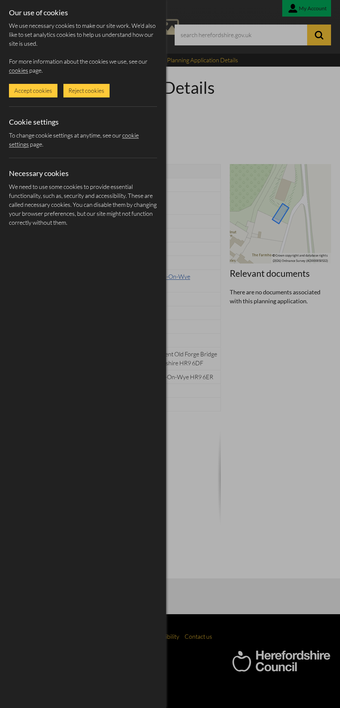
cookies (18, 70)
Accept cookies (33, 90)
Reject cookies (86, 90)
